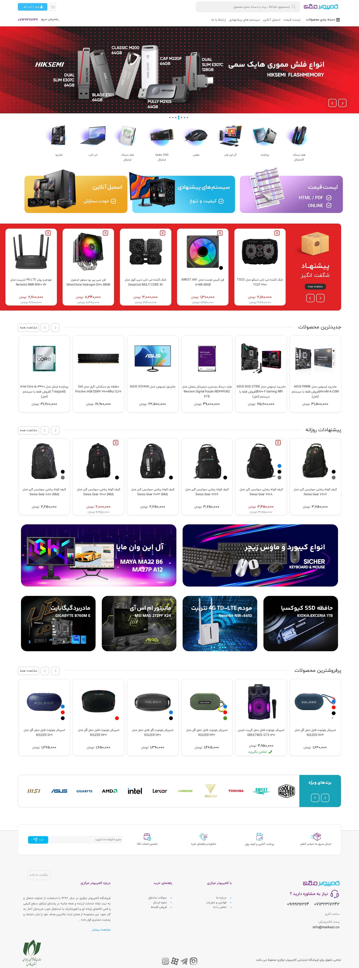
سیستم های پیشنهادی (244, 20)
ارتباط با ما (218, 20)
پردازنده (265, 155)
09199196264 (298, 904)
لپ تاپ (93, 155)
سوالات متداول (158, 898)
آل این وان (230, 155)
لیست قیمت (291, 20)
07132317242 (28, 20)
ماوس (196, 155)
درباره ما (221, 898)
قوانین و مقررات (216, 903)
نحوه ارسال (160, 903)
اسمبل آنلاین (271, 20)
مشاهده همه (315, 286)
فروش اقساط (159, 907)
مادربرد (59, 155)
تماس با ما (220, 907)
